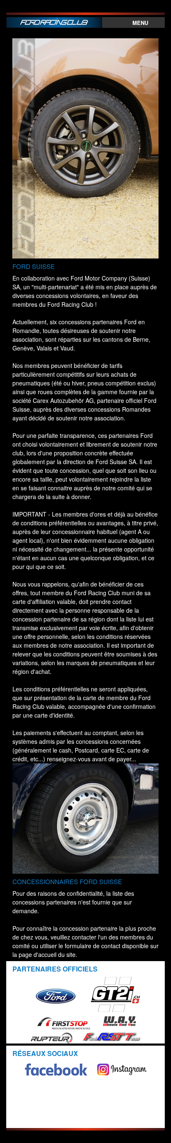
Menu (140, 23)
